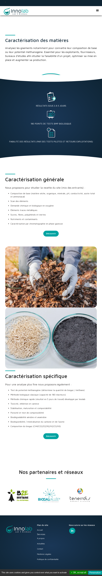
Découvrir (51, 233)
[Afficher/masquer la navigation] (97, 10)
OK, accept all (79, 572)
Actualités (41, 544)
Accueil (40, 530)
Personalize (95, 572)
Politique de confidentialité (47, 559)
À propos (40, 538)
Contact (40, 549)
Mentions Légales (44, 554)
